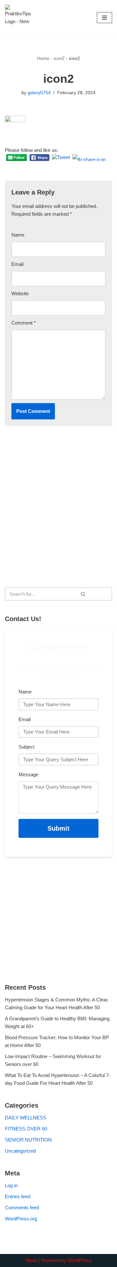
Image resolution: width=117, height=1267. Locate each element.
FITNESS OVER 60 (26, 1128)
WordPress (80, 1260)
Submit (58, 828)
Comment (23, 323)
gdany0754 (39, 92)
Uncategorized (20, 1151)
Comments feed (22, 1207)
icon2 (59, 58)
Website (20, 293)
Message (28, 774)
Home (43, 58)
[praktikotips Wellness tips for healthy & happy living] (18, 18)
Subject (26, 747)
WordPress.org (21, 1218)
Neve (31, 1260)
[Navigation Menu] (104, 17)
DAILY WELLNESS (25, 1117)
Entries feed (17, 1196)
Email (17, 264)
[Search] (83, 594)
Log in (11, 1185)
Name (17, 235)
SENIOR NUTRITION (28, 1140)
